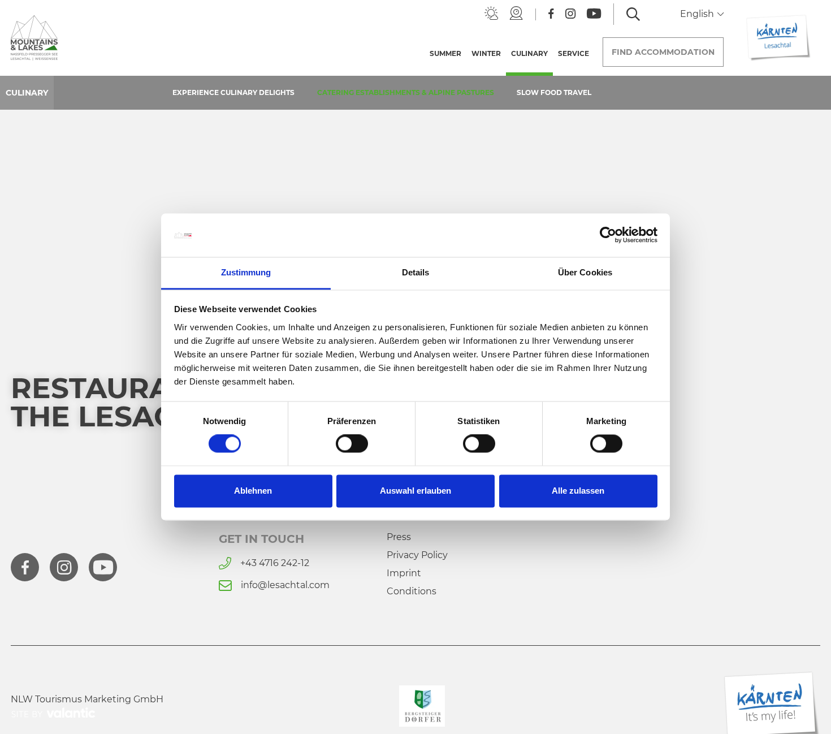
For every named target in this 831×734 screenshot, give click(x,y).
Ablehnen (253, 490)
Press (399, 537)
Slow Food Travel (554, 92)
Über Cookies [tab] (585, 272)
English (698, 13)
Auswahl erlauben (415, 490)
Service (573, 53)
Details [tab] (416, 272)
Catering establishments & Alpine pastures (405, 92)
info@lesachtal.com (285, 585)
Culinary (532, 53)
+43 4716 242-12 (274, 563)
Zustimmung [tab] (246, 272)
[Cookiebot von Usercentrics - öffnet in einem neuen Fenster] (608, 235)
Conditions (411, 591)
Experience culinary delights (233, 92)
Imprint (404, 573)
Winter (486, 53)
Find (663, 52)
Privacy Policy (417, 555)
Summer (445, 53)
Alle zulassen (578, 490)
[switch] (352, 444)
